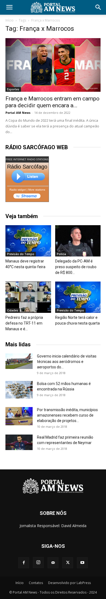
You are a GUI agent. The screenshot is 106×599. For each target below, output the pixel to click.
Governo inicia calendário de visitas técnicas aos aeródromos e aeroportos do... (66, 361)
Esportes (13, 89)
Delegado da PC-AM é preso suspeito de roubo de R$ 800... (75, 267)
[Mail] (53, 562)
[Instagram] (38, 562)
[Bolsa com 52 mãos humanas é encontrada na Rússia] (19, 389)
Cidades (12, 310)
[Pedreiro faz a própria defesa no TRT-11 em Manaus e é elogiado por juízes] (28, 297)
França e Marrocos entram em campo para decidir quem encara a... (52, 102)
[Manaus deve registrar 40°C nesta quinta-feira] (28, 240)
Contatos (36, 582)
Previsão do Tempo (20, 254)
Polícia (61, 254)
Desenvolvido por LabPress (69, 582)
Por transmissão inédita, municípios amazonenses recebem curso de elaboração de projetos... (67, 415)
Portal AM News (17, 113)
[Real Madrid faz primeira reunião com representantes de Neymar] (19, 442)
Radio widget (18, 189)
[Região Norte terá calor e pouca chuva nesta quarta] (78, 297)
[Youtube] (82, 562)
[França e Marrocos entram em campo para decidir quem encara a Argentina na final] (53, 65)
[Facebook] (23, 562)
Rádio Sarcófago (27, 167)
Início (9, 20)
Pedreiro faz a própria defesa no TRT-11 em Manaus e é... (24, 323)
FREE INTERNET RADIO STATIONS (27, 159)
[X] (67, 562)
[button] (9, 7)
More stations (36, 189)
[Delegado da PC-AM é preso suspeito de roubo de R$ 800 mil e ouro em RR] (78, 240)
